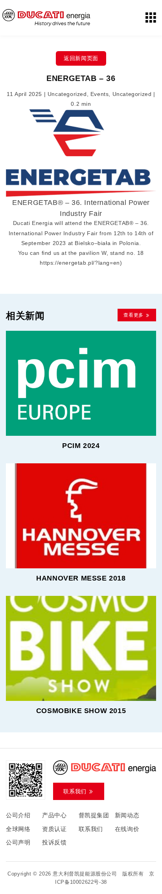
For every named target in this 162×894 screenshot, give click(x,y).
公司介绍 (18, 815)
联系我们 (91, 829)
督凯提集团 (94, 815)
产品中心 (54, 815)
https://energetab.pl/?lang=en (80, 263)
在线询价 (127, 829)
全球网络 (18, 829)
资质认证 (54, 829)
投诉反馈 (54, 842)
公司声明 (18, 842)
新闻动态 (127, 815)
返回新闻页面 (81, 58)
